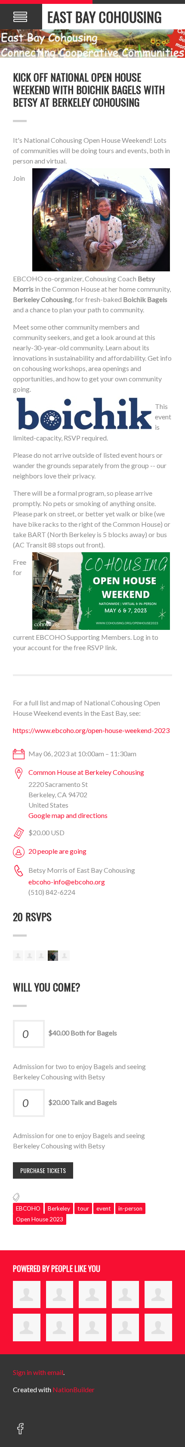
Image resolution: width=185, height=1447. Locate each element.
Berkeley (59, 1208)
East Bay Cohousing (104, 16)
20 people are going (57, 851)
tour (83, 1208)
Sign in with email (38, 1372)
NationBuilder (73, 1389)
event (103, 1208)
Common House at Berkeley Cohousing (86, 772)
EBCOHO (28, 1208)
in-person (130, 1208)
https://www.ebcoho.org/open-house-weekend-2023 (91, 730)
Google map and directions (68, 815)
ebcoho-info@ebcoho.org (66, 882)
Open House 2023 (39, 1219)
